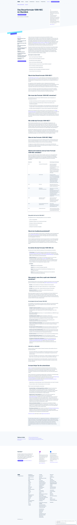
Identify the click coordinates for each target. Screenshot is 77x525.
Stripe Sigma (30, 501)
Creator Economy (41, 491)
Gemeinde (51, 479)
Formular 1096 (44, 258)
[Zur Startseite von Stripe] (18, 474)
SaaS (40, 489)
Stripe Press (51, 494)
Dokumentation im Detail (53, 462)
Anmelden (48, 1)
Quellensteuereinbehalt (35, 234)
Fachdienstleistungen (42, 498)
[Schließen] (75, 521)
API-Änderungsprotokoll (42, 513)
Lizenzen (51, 484)
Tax (28, 502)
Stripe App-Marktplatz (42, 504)
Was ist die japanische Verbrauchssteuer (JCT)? (36, 439)
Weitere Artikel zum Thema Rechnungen (21, 439)
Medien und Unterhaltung (42, 496)
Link (28, 493)
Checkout (29, 482)
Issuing (29, 492)
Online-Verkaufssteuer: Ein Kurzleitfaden (35, 438)
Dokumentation (41, 510)
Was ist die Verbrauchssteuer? (33, 437)
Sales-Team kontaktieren (55, 1)
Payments (29, 497)
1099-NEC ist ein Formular (34, 77)
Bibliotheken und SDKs (42, 514)
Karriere (51, 492)
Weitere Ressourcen (53, 488)
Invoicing (29, 491)
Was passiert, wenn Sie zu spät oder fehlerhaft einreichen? (22, 56)
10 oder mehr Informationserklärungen (47, 254)
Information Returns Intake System (35, 253)
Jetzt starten (20, 460)
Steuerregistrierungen (33, 396)
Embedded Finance (41, 481)
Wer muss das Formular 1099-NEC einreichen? (21, 41)
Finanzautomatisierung (42, 482)
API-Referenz (41, 511)
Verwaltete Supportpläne (53, 500)
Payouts (29, 498)
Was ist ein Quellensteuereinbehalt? (21, 51)
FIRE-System (48, 253)
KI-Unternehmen (41, 490)
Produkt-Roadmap (52, 491)
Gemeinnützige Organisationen (43, 497)
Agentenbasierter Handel (42, 478)
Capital (29, 481)
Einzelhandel (41, 500)
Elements (29, 488)
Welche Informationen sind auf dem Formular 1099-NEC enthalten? (22, 48)
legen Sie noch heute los (45, 413)
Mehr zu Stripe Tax (42, 463)
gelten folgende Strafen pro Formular (50, 282)
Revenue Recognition (31, 500)
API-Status (40, 512)
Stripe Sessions (52, 480)
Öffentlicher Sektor (42, 499)
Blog (50, 478)
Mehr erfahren (52, 24)
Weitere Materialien (20, 4)
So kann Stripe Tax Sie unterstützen (20, 58)
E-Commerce (41, 480)
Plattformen (41, 488)
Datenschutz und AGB (53, 481)
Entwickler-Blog (41, 517)
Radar (29, 499)
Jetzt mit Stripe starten (21, 14)
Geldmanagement (41, 487)
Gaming (40, 492)
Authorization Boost (31, 479)
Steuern (26, 4)
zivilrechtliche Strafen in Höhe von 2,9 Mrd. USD (41, 42)
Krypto (40, 479)
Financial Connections (31, 489)
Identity (29, 490)
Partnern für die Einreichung (54, 408)
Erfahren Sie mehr (31, 413)
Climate (29, 483)
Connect (29, 484)
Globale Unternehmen (42, 483)
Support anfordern (52, 499)
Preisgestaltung (43, 1)
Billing (29, 480)
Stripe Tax (30, 367)
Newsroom (51, 493)
